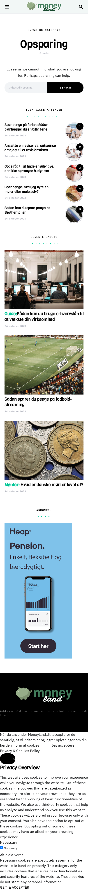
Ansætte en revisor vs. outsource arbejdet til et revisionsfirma (30, 147)
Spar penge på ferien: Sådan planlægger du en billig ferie (26, 127)
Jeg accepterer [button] (63, 745)
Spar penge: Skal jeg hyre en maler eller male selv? (27, 189)
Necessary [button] (8, 842)
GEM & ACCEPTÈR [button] (14, 887)
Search (65, 87)
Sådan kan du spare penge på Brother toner (27, 210)
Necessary (10, 848)
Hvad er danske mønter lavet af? (44, 485)
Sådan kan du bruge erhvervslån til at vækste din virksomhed (44, 316)
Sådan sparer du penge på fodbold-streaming (38, 402)
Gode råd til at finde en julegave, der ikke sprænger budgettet (29, 168)
